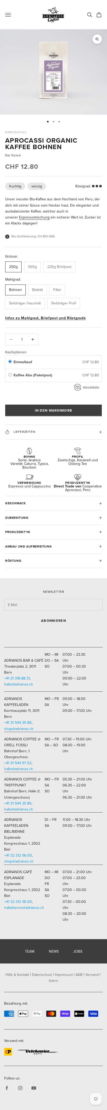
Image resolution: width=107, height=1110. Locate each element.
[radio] (10, 362)
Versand (92, 974)
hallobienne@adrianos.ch (24, 907)
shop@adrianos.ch (19, 729)
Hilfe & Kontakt (17, 974)
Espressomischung (34, 217)
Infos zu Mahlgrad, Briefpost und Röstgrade (45, 318)
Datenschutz (42, 974)
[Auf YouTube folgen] (33, 1088)
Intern (53, 980)
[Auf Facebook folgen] (6, 1088)
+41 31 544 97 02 (17, 763)
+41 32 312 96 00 (18, 855)
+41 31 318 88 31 (17, 678)
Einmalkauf (23, 362)
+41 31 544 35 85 (17, 803)
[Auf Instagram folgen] (20, 1088)
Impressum (64, 974)
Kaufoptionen (15, 352)
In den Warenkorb (53, 410)
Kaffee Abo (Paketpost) (33, 375)
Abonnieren (53, 620)
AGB (79, 974)
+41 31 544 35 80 (18, 722)
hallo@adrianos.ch (18, 684)
